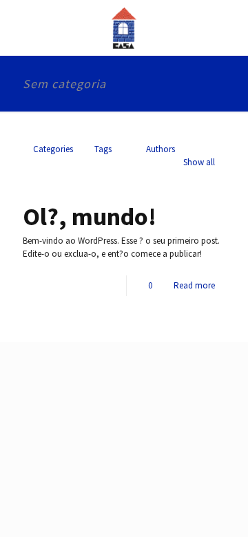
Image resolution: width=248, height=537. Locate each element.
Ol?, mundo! (89, 216)
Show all (199, 162)
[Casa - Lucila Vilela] (124, 27)
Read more (194, 285)
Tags (103, 149)
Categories (53, 149)
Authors (160, 149)
